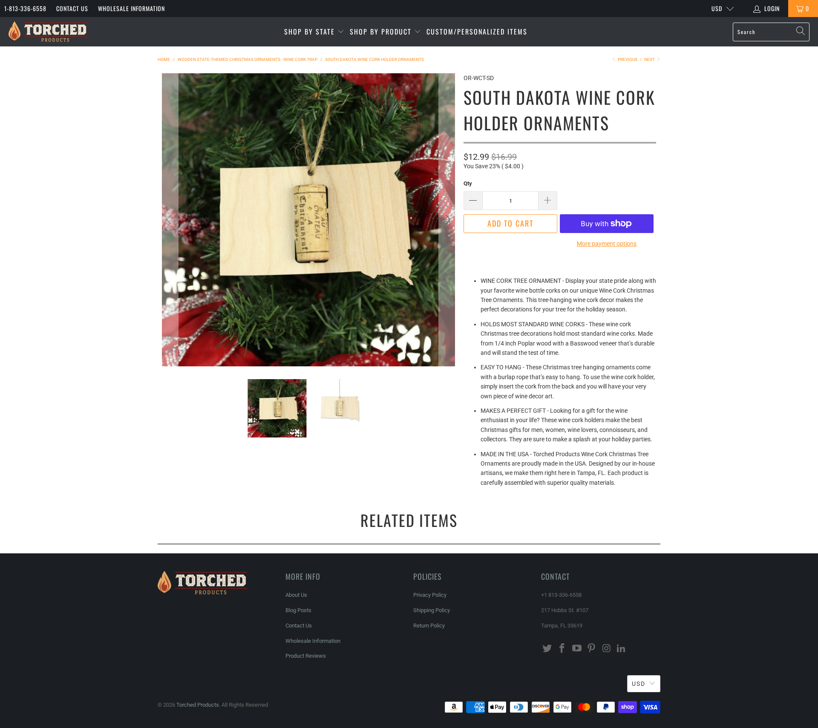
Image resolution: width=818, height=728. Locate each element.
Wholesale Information (131, 8)
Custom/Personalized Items (476, 31)
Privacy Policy (429, 595)
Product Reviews (305, 656)
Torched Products (197, 705)
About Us (296, 595)
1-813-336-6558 (25, 8)
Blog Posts (298, 610)
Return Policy (429, 625)
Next (650, 59)
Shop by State (310, 31)
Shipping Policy (431, 610)
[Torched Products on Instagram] (606, 648)
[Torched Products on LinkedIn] (621, 648)
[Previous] (170, 219)
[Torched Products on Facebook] (562, 648)
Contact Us (72, 8)
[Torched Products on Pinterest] (591, 648)
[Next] (446, 219)
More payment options (607, 243)
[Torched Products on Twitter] (547, 648)
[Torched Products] (48, 31)
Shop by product (382, 31)
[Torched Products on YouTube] (576, 648)
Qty (468, 183)
